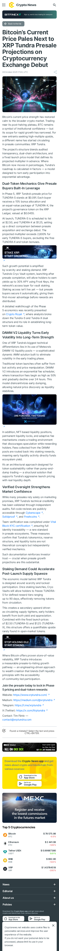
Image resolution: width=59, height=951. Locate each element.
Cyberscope (33, 512)
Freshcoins (30, 516)
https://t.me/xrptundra (28, 705)
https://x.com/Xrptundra (30, 710)
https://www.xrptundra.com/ (30, 694)
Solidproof (8, 516)
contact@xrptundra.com (16, 719)
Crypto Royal (14, 314)
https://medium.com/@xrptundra (32, 700)
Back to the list (14, 23)
